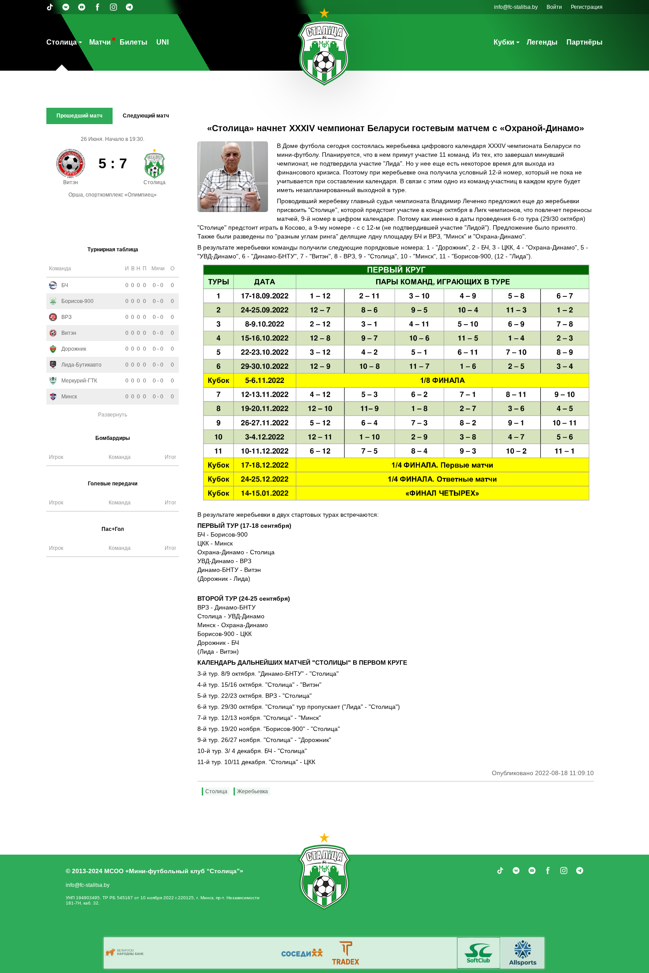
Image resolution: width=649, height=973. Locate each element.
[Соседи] (302, 953)
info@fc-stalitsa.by (516, 7)
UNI (162, 42)
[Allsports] (522, 953)
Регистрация (587, 7)
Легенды (542, 42)
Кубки (504, 42)
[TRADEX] (346, 953)
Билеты (133, 42)
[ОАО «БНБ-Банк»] (125, 953)
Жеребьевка (252, 791)
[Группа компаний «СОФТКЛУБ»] (478, 953)
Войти (554, 7)
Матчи (100, 42)
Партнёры (584, 42)
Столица (61, 42)
